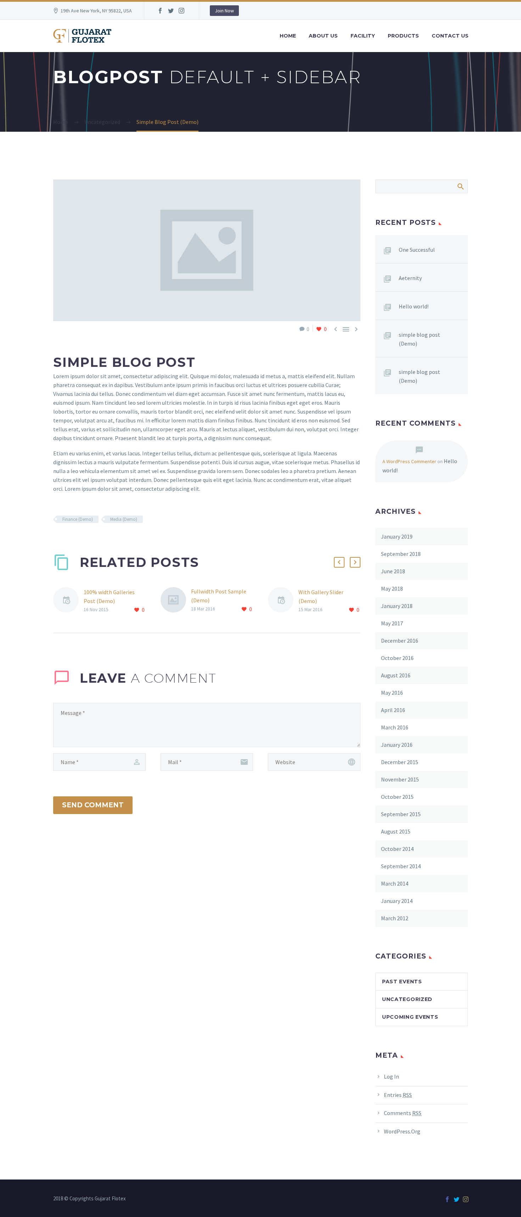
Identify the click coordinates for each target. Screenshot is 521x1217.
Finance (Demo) (77, 519)
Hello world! (413, 306)
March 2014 (394, 883)
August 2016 (395, 675)
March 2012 (394, 918)
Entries (398, 1094)
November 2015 (400, 779)
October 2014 (397, 848)
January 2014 (397, 900)
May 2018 (392, 588)
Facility (363, 36)
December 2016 (399, 640)
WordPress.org (402, 1131)
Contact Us (450, 36)
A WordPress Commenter (409, 461)
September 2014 (401, 866)
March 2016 (394, 727)
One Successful (417, 249)
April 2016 (393, 709)
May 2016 (392, 692)
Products (403, 36)
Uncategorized (407, 999)
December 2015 (399, 762)
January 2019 (397, 536)
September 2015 (401, 814)
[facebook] (160, 10)
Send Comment (93, 805)
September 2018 (401, 553)
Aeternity (410, 277)
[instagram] (181, 10)
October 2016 (397, 657)
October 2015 (397, 796)
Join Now (224, 10)
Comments (402, 1112)
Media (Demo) (123, 519)
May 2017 (392, 623)
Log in (391, 1076)
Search (460, 186)
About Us (323, 36)
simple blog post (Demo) (419, 339)
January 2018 (397, 605)
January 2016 (397, 744)
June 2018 (393, 571)
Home (288, 36)
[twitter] (171, 10)
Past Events (402, 981)
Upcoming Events (410, 1017)
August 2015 (395, 831)
